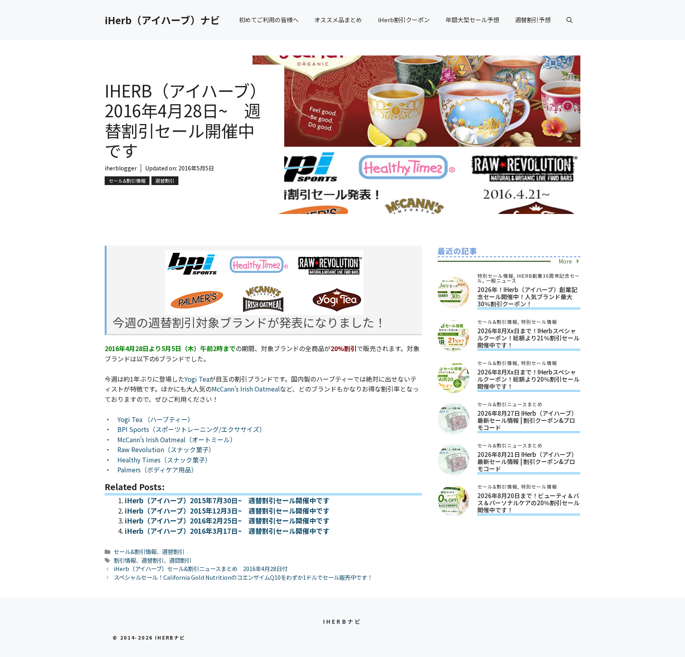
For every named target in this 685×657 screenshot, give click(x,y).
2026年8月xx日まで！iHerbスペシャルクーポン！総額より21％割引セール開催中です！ (528, 338)
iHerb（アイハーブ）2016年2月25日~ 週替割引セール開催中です (227, 520)
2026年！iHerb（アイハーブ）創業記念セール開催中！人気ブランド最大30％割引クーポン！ (527, 296)
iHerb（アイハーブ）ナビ (162, 20)
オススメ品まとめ (338, 19)
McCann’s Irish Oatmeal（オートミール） (176, 439)
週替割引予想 (533, 19)
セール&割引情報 (127, 180)
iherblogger (121, 168)
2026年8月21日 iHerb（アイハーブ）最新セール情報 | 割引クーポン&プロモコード (527, 461)
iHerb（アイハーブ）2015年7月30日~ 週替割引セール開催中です (227, 500)
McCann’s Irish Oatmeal (246, 388)
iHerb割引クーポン (404, 19)
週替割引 (164, 180)
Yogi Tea (196, 379)
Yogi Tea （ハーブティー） (155, 419)
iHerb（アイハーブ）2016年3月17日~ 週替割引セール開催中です (227, 531)
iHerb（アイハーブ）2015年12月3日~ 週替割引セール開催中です (227, 511)
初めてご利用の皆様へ (268, 19)
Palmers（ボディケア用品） (157, 469)
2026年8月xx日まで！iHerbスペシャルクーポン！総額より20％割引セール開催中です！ (528, 379)
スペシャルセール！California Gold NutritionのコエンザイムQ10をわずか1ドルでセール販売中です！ (243, 577)
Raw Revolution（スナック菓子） (166, 449)
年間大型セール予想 (472, 19)
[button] (569, 20)
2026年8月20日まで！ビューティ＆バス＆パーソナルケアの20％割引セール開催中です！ (528, 502)
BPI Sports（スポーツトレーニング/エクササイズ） (191, 429)
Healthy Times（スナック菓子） (164, 459)
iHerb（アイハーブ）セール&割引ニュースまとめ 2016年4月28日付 (200, 568)
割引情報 (125, 560)
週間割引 (180, 560)
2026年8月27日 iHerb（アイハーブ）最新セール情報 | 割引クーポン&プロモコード (527, 420)
